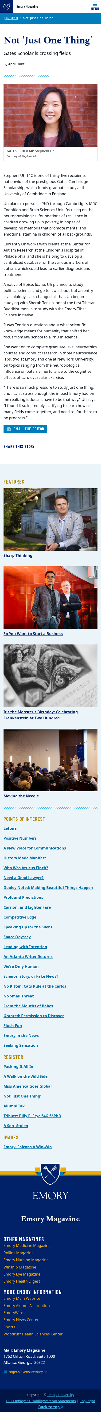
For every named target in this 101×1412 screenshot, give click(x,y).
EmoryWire (13, 1313)
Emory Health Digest (22, 1281)
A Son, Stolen (16, 1126)
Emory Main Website (22, 1298)
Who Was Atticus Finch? (26, 868)
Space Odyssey (17, 937)
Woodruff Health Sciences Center (33, 1334)
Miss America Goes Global (28, 1086)
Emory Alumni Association (27, 1306)
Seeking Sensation (21, 1045)
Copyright (87, 1401)
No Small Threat (19, 996)
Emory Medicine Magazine (27, 1246)
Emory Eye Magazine (22, 1274)
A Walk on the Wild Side (25, 1076)
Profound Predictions (23, 897)
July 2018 (11, 18)
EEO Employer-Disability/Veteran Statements (41, 1401)
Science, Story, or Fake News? (31, 976)
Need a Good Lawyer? (24, 878)
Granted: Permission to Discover (34, 1016)
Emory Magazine (27, 6)
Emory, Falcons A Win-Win (28, 1147)
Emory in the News (21, 1036)
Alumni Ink (14, 1106)
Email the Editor (28, 428)
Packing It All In (18, 1067)
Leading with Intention (25, 947)
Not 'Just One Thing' (22, 1096)
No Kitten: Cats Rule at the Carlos (35, 986)
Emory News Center (21, 1320)
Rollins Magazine (19, 1253)
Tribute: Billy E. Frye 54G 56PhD (32, 1116)
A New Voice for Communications (35, 848)
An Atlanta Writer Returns (28, 957)
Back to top (49, 1407)
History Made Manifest (25, 858)
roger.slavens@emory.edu (29, 1371)
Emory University (60, 1395)
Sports (9, 1327)
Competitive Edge (20, 917)
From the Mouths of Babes (28, 1006)
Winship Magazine (20, 1267)
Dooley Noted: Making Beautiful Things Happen (48, 888)
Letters (10, 828)
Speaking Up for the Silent (28, 927)
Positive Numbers (20, 838)
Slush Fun (13, 1026)
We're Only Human (21, 967)
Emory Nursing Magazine (26, 1260)
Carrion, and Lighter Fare (27, 907)
